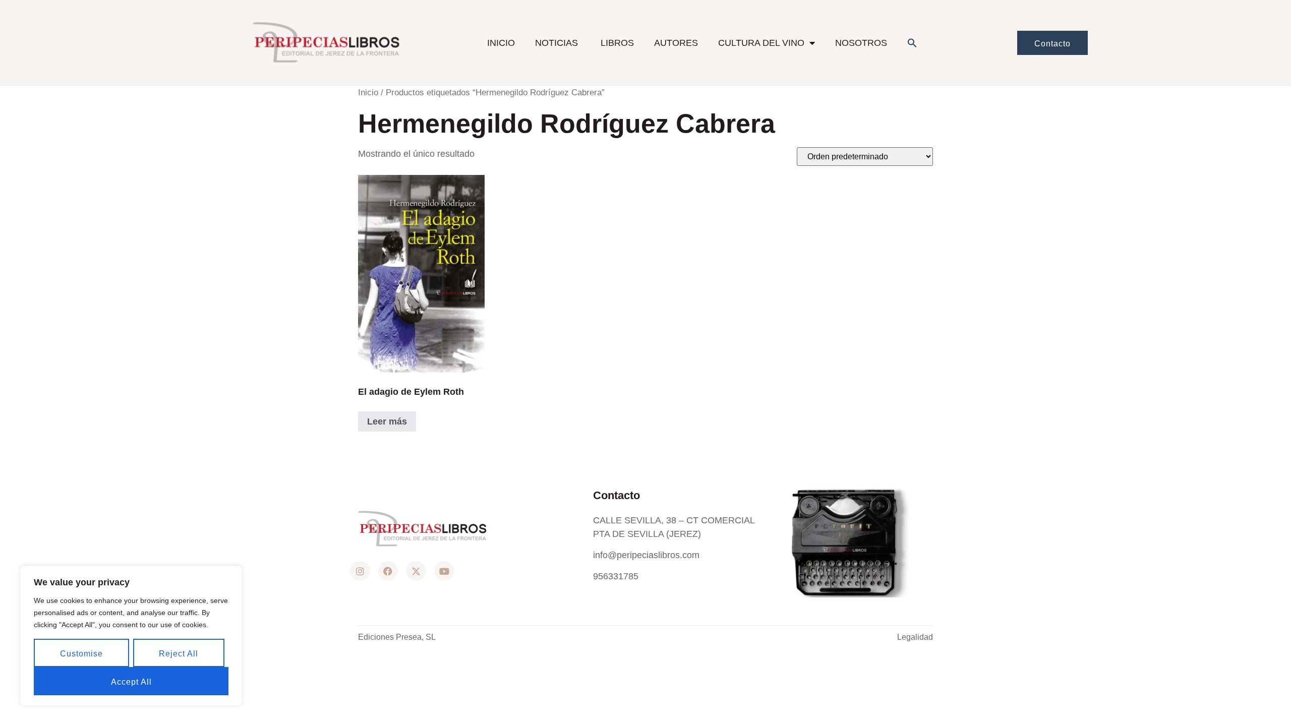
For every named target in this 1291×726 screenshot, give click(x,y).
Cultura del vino (761, 43)
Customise (81, 653)
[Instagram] (360, 571)
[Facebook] (388, 571)
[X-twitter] (416, 571)
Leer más (387, 421)
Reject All (178, 653)
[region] (131, 636)
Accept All (131, 682)
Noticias (557, 43)
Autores (676, 43)
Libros (617, 43)
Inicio (501, 43)
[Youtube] (444, 571)
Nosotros (861, 43)
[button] (912, 42)
